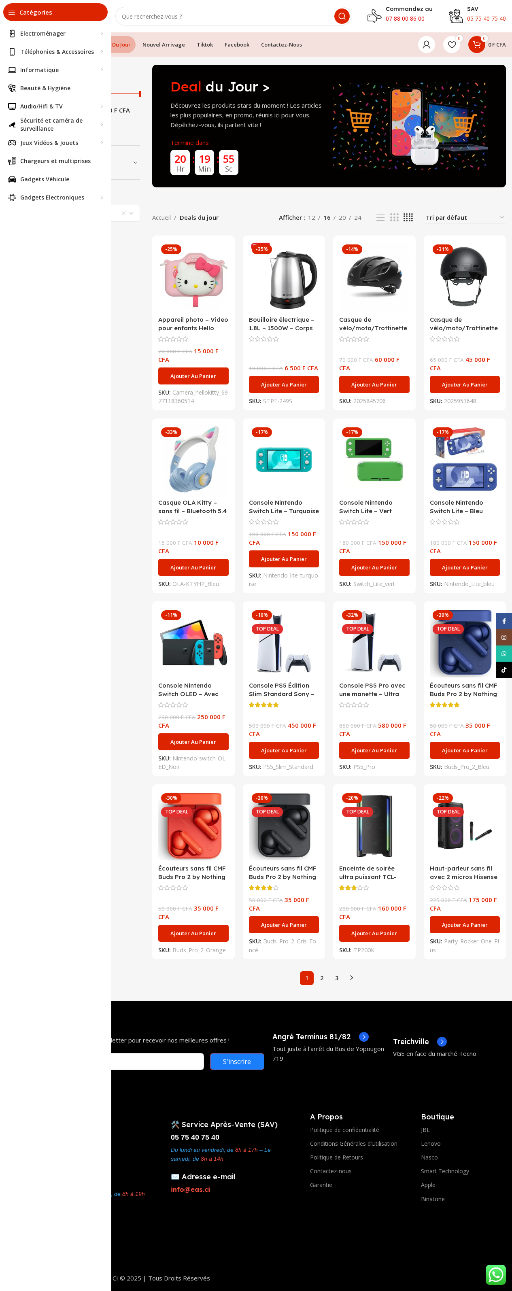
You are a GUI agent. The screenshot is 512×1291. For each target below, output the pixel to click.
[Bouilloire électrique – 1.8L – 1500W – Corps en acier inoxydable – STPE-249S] (284, 277)
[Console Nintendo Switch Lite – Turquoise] (284, 460)
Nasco (429, 1157)
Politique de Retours (336, 1157)
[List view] (380, 217)
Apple (428, 1185)
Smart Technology (445, 1171)
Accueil (161, 217)
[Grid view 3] (394, 217)
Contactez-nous (331, 1171)
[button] (193, 375)
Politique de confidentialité (344, 1130)
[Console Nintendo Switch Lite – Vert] (374, 460)
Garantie (321, 1185)
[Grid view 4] (408, 217)
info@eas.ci (190, 1189)
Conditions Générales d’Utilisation (353, 1143)
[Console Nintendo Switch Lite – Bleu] (465, 460)
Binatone (433, 1199)
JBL (425, 1130)
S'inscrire (237, 1061)
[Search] (342, 16)
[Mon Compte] (426, 44)
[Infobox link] (320, 1037)
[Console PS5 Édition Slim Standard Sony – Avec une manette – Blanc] (284, 642)
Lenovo (431, 1143)
